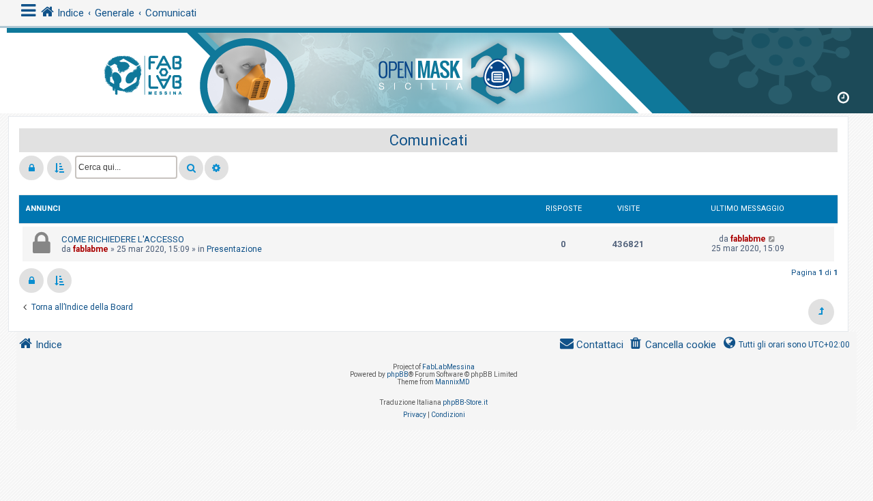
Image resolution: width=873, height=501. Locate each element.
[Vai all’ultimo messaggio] (772, 239)
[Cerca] (191, 168)
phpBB (398, 374)
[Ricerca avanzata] (216, 168)
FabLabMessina (448, 367)
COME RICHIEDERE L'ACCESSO (122, 239)
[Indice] (436, 68)
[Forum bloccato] (31, 168)
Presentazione (234, 249)
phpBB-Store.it (465, 402)
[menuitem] (672, 345)
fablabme (90, 249)
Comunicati (428, 140)
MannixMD (452, 382)
